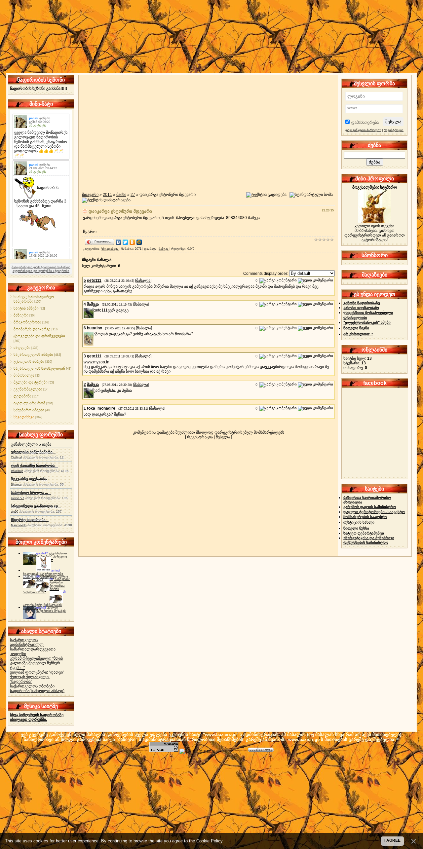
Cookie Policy (209, 840)
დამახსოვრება (365, 122)
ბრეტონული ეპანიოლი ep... (37, 506)
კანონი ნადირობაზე (361, 303)
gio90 (14, 511)
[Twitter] (125, 242)
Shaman (16, 484)
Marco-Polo (18, 525)
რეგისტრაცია (200, 437)
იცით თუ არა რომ (29, 403)
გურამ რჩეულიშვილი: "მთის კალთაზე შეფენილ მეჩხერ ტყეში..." (36, 663)
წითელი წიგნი (356, 328)
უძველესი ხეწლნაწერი (33, 452)
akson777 (17, 498)
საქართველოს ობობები (32, 686)
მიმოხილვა (24, 375)
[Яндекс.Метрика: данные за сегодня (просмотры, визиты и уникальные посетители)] (197, 751)
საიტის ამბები (26, 308)
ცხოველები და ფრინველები (39, 336)
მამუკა (164, 248)
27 (133, 194)
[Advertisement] (211, 800)
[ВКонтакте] (118, 242)
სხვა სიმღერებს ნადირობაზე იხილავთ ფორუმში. (36, 717)
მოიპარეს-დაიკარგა (32, 329)
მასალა (143, 280)
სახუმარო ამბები (29, 410)
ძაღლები (22, 348)
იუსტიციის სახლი (358, 522)
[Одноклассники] (132, 242)
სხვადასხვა (24, 417)
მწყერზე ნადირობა (30, 520)
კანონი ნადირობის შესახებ (51, 609)
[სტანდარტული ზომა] (311, 195)
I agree (392, 840)
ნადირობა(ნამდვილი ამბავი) (37, 690)
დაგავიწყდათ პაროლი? (363, 130)
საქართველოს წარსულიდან (39, 368)
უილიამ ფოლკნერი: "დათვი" (37, 672)
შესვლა (223, 437)
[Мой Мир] (139, 242)
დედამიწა (22, 396)
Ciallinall (16, 457)
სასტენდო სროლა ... (31, 493)
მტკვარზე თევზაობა (30, 479)
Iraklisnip (17, 471)
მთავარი (90, 194)
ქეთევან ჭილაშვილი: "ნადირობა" (30, 679)
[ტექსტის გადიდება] (266, 195)
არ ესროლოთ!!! (358, 334)
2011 (107, 194)
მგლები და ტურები (31, 382)
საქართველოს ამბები (33, 354)
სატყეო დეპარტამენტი (363, 533)
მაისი (121, 194)
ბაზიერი (21, 315)
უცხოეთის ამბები (29, 361)
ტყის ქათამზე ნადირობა (34, 465)
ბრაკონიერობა (27, 322)
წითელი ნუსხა (356, 528)
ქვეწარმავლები (28, 389)
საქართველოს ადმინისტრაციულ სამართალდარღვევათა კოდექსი (33, 647)
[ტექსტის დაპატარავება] (106, 200)
